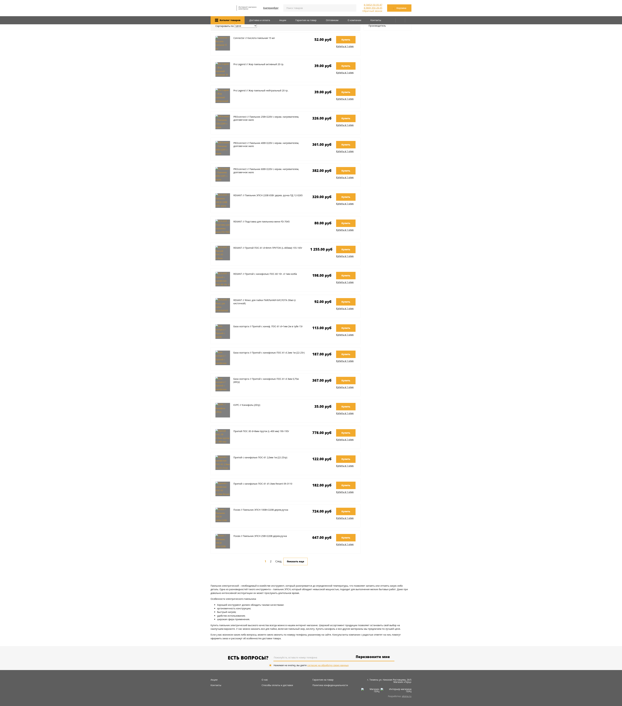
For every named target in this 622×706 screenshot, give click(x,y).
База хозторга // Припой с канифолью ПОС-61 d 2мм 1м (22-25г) (269, 352)
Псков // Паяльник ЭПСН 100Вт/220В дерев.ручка (260, 509)
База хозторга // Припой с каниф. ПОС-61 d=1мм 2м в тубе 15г (268, 326)
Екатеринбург (271, 7)
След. (278, 561)
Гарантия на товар (306, 20)
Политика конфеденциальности (330, 685)
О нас (265, 679)
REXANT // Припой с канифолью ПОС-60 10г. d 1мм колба (265, 273)
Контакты (375, 20)
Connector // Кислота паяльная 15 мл (254, 38)
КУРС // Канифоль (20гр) (246, 404)
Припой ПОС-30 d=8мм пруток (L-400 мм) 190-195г (261, 431)
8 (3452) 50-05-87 (373, 4)
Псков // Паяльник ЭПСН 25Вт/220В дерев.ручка (260, 536)
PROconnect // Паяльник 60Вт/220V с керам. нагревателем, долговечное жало (266, 171)
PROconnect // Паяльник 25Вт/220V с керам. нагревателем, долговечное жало (266, 118)
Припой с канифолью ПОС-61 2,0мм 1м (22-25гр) (260, 457)
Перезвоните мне (373, 657)
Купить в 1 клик (345, 46)
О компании (354, 20)
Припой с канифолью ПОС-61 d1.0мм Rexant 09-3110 (262, 483)
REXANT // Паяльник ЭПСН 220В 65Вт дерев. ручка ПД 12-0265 (268, 195)
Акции (282, 20)
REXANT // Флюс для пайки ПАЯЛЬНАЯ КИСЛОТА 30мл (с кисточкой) (264, 302)
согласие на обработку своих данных (328, 665)
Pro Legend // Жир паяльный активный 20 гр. (258, 64)
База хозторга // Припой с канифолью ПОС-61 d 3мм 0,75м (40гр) (266, 380)
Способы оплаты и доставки (277, 685)
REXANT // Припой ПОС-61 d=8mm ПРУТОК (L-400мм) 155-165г (267, 247)
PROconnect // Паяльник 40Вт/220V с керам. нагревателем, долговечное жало (266, 144)
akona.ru (406, 696)
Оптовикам (332, 20)
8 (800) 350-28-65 (373, 7)
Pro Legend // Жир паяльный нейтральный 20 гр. (260, 90)
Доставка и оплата (259, 20)
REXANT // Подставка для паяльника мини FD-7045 (261, 221)
